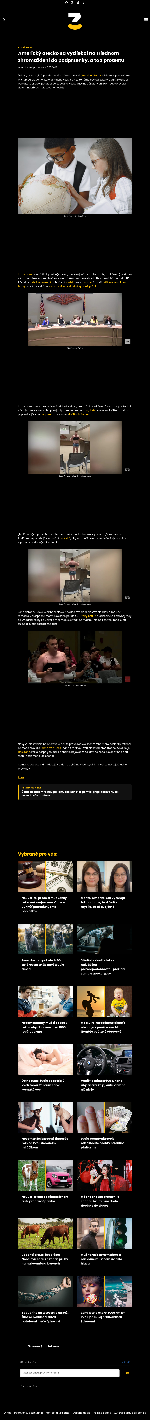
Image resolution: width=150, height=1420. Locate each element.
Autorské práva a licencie (130, 1413)
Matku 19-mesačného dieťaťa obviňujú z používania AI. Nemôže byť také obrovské (103, 1027)
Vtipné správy (26, 47)
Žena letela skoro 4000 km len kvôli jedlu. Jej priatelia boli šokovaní (103, 1317)
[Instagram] (72, 2)
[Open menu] (146, 19)
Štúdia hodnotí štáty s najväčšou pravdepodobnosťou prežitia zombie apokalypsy (103, 967)
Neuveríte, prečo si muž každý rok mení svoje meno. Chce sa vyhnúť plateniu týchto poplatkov (44, 904)
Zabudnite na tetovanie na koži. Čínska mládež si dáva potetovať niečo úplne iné (45, 1317)
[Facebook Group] (77, 2)
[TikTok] (83, 2)
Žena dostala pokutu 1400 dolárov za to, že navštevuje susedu (43, 964)
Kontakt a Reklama (58, 1413)
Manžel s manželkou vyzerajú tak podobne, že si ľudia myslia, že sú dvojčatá (103, 902)
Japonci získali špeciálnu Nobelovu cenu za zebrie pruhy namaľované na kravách (45, 1259)
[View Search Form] (2, 19)
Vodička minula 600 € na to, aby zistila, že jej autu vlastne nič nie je (103, 1085)
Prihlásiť (125, 1362)
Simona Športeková (34, 67)
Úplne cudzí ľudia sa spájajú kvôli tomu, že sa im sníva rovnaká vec (43, 1085)
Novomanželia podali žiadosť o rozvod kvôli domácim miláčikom (45, 1143)
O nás (7, 1413)
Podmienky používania (28, 1413)
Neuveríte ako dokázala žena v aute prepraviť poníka (45, 1199)
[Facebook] (66, 2)
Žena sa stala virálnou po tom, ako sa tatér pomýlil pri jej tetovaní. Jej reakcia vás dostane (70, 793)
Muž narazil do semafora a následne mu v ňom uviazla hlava (101, 1259)
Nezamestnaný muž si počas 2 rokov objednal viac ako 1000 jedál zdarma (44, 1027)
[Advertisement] (75, 114)
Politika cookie (102, 1413)
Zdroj (21, 777)
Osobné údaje (82, 1413)
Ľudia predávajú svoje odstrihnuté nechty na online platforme (103, 1143)
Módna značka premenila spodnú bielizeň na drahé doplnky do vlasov (100, 1201)
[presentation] (45, 876)
